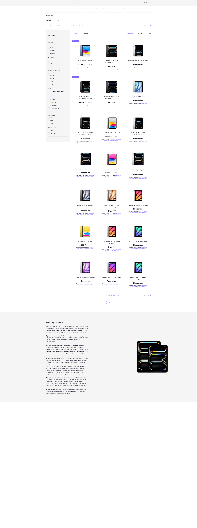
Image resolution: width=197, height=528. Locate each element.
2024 (51, 118)
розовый (54, 105)
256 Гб (52, 75)
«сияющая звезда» (57, 96)
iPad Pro (59, 25)
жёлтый (54, 102)
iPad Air (67, 25)
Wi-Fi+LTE (52, 133)
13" (51, 63)
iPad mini (81, 25)
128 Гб (52, 73)
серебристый (55, 108)
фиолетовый (55, 111)
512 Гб (52, 78)
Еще (125, 9)
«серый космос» (56, 94)
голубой (54, 99)
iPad (74, 25)
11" (51, 60)
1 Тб (51, 81)
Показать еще (111, 295)
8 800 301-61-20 (146, 2)
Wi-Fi (51, 130)
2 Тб (51, 84)
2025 (51, 120)
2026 (51, 123)
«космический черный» (58, 91)
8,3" (51, 66)
